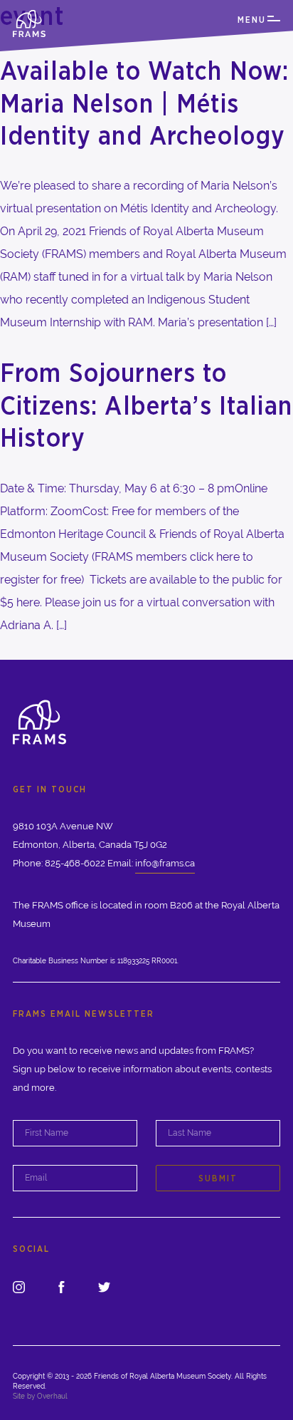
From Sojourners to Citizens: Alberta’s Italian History (146, 405)
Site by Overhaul (40, 1396)
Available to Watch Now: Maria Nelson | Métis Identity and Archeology (144, 103)
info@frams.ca (165, 863)
